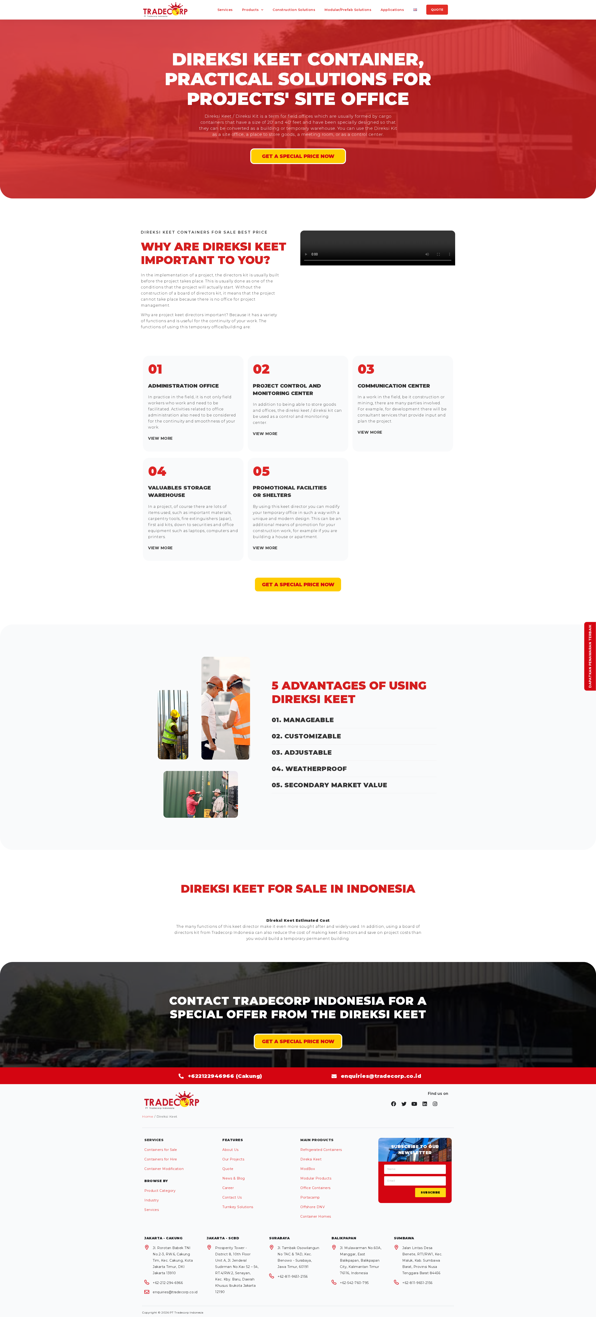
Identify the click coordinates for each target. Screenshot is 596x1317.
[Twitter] (404, 1104)
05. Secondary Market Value (329, 785)
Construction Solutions (294, 10)
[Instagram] (435, 1104)
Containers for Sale (160, 1150)
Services (225, 10)
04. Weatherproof (309, 769)
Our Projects (233, 1159)
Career (228, 1188)
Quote (228, 1169)
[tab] (193, 438)
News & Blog (233, 1178)
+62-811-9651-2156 (293, 1276)
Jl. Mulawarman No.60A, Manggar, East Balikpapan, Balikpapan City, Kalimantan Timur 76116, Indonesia (360, 1260)
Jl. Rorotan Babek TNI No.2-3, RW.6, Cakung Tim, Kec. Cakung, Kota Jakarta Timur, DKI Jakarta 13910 (173, 1260)
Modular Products (315, 1178)
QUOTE (437, 9)
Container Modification (164, 1169)
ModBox (307, 1169)
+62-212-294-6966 (168, 1283)
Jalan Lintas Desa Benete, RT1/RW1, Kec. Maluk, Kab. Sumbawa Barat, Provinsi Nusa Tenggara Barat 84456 (422, 1260)
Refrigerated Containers (321, 1150)
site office (233, 134)
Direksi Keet (311, 1159)
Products (250, 10)
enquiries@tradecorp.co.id (175, 1292)
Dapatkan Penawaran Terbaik (590, 656)
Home (147, 1116)
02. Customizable (306, 736)
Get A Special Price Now (298, 156)
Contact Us (232, 1197)
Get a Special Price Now (298, 1041)
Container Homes (315, 1216)
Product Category (160, 1191)
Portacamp (310, 1197)
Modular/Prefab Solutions (348, 10)
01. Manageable (303, 720)
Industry (151, 1200)
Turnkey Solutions (237, 1207)
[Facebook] (394, 1104)
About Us (230, 1150)
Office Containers (315, 1188)
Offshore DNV (312, 1207)
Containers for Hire (160, 1159)
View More (160, 438)
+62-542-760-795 (354, 1283)
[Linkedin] (425, 1104)
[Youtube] (414, 1104)
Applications (392, 10)
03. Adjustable (302, 752)
